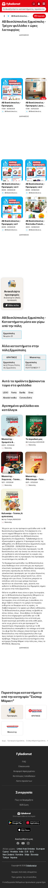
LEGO (5, 392)
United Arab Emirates (26, 848)
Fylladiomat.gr (31, 865)
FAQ (24, 761)
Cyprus (6, 851)
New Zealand (8, 854)
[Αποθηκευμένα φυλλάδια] (34, 4)
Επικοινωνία (23, 766)
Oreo (30, 392)
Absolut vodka (9, 397)
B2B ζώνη (24, 804)
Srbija (26, 854)
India (21, 851)
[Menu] (44, 4)
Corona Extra (25, 397)
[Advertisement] (24, 54)
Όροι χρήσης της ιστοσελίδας (24, 877)
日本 (26, 851)
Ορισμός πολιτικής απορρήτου (24, 872)
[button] (39, 4)
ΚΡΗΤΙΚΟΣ (6, 644)
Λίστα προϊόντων (24, 781)
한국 (32, 851)
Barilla (22, 392)
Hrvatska (14, 851)
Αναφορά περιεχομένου (24, 771)
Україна (13, 857)
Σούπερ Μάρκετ (17, 641)
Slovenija (34, 854)
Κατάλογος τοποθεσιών (24, 776)
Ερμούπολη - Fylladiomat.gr (26, 539)
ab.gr (4, 603)
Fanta (13, 392)
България (40, 848)
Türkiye (6, 857)
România (19, 854)
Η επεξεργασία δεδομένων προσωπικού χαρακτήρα (24, 882)
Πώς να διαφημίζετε (24, 800)
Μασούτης (15, 644)
